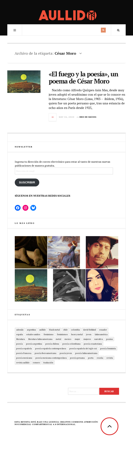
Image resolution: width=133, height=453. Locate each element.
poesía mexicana (24, 357)
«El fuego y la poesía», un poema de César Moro (83, 77)
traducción (48, 362)
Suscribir (27, 182)
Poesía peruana (77, 357)
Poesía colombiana (71, 343)
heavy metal (77, 334)
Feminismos (62, 334)
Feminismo (49, 334)
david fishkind (89, 329)
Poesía (19, 343)
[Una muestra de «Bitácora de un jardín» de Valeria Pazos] (102, 285)
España (19, 334)
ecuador (103, 329)
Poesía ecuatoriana (93, 343)
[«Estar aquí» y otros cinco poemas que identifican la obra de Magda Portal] (64, 252)
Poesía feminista (108, 348)
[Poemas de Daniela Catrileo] (69, 285)
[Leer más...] (53, 117)
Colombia (75, 329)
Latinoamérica (101, 334)
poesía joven (66, 353)
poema (109, 339)
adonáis (20, 329)
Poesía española (24, 348)
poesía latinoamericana (86, 353)
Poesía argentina (34, 343)
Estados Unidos (33, 334)
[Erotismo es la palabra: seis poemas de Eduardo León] (102, 252)
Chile (65, 329)
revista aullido (23, 362)
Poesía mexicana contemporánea (51, 357)
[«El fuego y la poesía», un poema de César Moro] (31, 285)
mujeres (87, 339)
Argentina (31, 329)
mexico (68, 339)
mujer (77, 339)
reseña (100, 357)
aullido (42, 329)
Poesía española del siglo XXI (83, 348)
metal (58, 339)
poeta (90, 357)
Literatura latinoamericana (40, 339)
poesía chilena (52, 343)
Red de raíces (88, 117)
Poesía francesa (23, 353)
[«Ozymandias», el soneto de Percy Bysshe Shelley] (31, 252)
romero (36, 362)
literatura (20, 339)
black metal (54, 329)
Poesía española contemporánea (50, 348)
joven (88, 334)
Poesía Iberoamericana (45, 353)
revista (110, 357)
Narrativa (98, 339)
